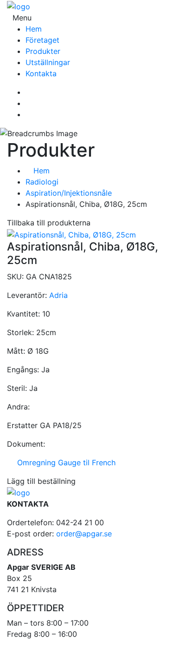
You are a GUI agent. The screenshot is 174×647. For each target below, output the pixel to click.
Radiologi (42, 181)
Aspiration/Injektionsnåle (69, 193)
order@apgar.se (84, 533)
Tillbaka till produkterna (48, 222)
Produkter (43, 51)
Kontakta (41, 73)
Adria (58, 295)
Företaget (42, 40)
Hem (34, 28)
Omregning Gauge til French (64, 462)
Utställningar (48, 62)
